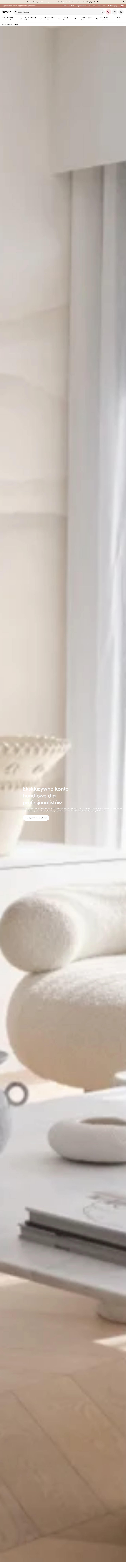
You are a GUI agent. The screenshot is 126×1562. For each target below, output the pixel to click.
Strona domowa (6, 24)
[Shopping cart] (121, 12)
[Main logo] (7, 12)
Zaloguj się (113, 6)
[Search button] (101, 12)
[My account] (114, 12)
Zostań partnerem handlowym (36, 818)
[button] (121, 5)
